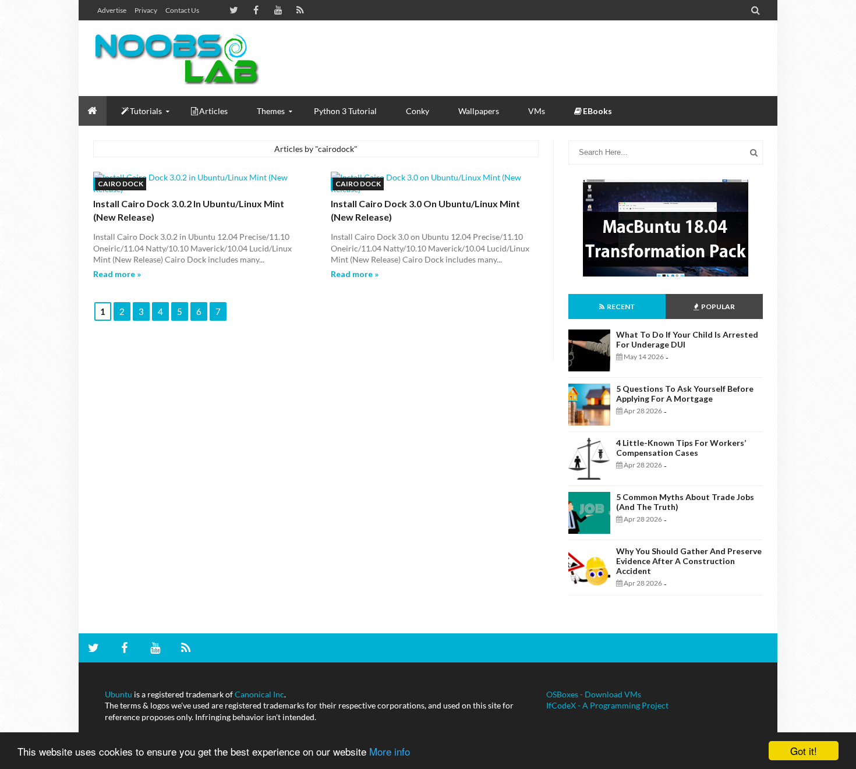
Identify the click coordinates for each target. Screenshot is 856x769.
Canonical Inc (259, 694)
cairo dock (120, 183)
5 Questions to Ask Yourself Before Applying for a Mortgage (685, 393)
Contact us (182, 10)
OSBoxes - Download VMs (593, 694)
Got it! (803, 750)
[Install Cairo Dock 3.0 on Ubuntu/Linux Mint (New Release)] (435, 183)
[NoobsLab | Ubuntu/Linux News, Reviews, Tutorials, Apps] (180, 58)
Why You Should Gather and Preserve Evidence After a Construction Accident (689, 561)
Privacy (146, 10)
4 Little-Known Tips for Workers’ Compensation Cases (681, 448)
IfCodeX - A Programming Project (607, 705)
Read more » (117, 274)
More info (389, 751)
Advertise (111, 10)
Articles (213, 111)
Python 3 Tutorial (345, 111)
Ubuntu (118, 694)
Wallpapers (478, 111)
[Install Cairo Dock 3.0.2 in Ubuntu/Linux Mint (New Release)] (197, 183)
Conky (417, 111)
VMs (536, 111)
